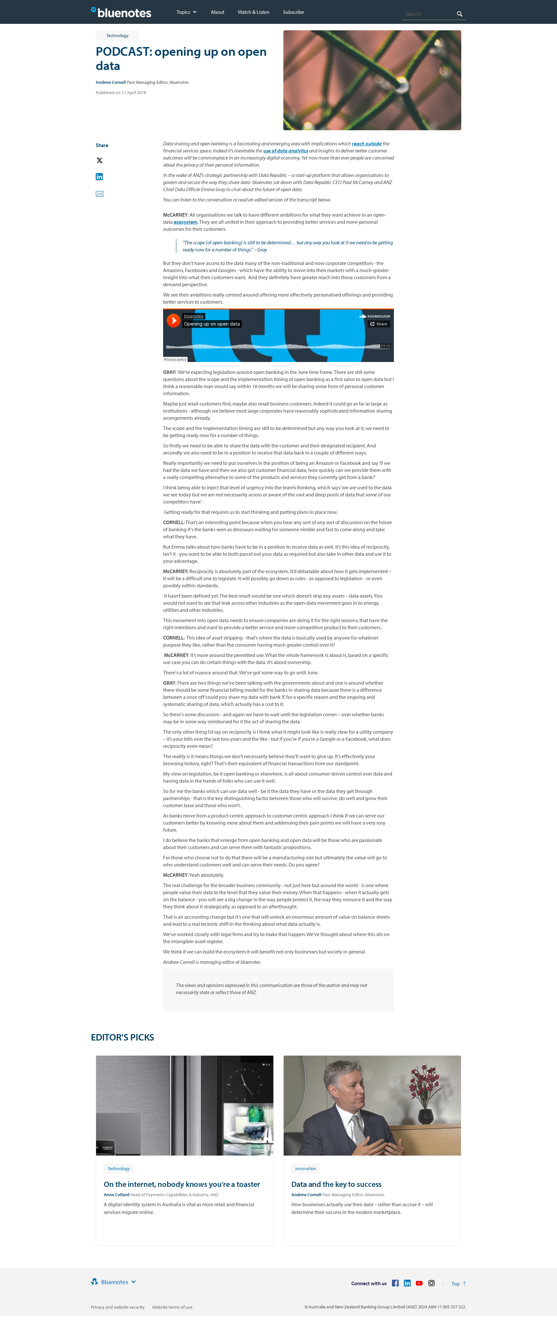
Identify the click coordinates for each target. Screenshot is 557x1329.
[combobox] (434, 14)
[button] (109, 160)
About (217, 12)
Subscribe (293, 12)
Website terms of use (172, 1307)
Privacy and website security (118, 1307)
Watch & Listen (253, 12)
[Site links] (133, 1281)
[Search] (459, 14)
